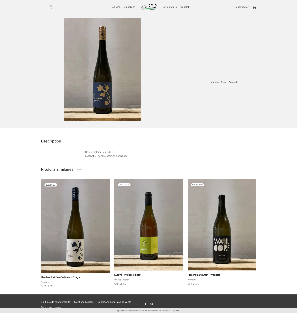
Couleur (190, 24)
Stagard (233, 82)
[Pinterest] (189, 92)
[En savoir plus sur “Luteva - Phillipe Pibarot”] (143, 263)
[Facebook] (185, 92)
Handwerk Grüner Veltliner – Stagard (61, 277)
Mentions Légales (84, 301)
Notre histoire (169, 6)
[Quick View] (80, 265)
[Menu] (43, 7)
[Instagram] (151, 304)
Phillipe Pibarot (121, 279)
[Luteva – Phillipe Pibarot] (148, 225)
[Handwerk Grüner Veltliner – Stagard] (75, 226)
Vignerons (129, 6)
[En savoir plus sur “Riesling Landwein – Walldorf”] (216, 263)
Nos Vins (115, 6)
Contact (184, 6)
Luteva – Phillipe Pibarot (127, 274)
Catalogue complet (51, 307)
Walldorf (192, 279)
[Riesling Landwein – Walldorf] (222, 225)
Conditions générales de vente (114, 301)
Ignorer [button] (176, 310)
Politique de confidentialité (55, 301)
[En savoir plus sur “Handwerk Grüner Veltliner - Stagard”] (70, 265)
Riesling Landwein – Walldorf (204, 274)
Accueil (179, 24)
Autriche (215, 82)
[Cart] (254, 7)
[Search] (50, 7)
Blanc (199, 24)
